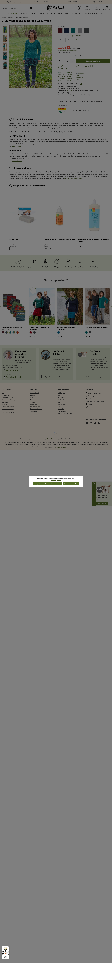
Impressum (59, 480)
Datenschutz (53, 480)
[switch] (5, 957)
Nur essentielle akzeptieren (53, 484)
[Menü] (8, 947)
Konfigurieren (38, 484)
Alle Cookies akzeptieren (71, 484)
